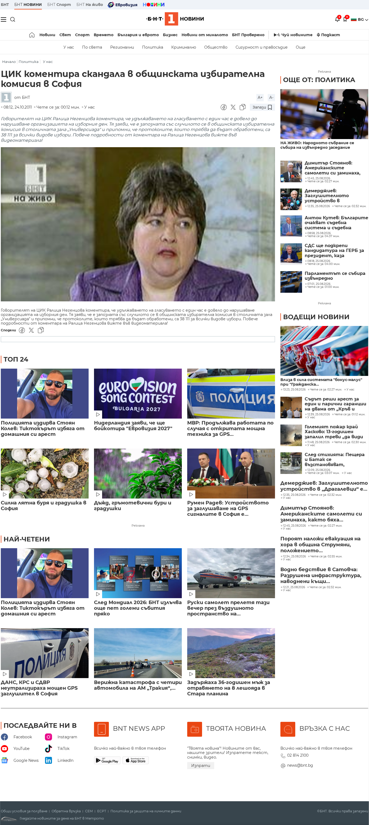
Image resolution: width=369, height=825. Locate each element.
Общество (215, 47)
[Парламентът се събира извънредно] (291, 282)
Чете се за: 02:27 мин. (326, 389)
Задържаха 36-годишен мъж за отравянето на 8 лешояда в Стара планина (228, 688)
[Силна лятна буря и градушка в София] (45, 474)
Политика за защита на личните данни (145, 811)
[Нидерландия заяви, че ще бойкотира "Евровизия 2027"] (138, 394)
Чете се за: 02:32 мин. (326, 495)
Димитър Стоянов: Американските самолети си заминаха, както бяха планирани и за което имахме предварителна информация (334, 168)
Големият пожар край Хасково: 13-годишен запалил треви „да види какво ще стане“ (334, 432)
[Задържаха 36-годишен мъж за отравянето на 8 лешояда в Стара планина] (231, 653)
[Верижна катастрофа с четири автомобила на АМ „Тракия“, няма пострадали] (138, 653)
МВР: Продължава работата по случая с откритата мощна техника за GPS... (230, 428)
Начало (9, 62)
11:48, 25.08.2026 (318, 442)
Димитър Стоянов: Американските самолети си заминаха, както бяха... (321, 514)
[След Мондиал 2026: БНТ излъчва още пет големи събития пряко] (138, 573)
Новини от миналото (205, 34)
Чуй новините (297, 34)
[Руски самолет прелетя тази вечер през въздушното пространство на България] (231, 573)
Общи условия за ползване (24, 811)
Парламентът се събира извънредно (335, 276)
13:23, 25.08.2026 (294, 389)
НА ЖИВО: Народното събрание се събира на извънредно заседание (317, 145)
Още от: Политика (319, 80)
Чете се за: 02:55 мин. (326, 556)
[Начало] (32, 34)
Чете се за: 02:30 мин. (350, 442)
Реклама (138, 525)
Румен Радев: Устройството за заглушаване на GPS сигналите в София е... (228, 508)
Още (301, 47)
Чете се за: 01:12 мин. (349, 414)
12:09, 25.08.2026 (318, 470)
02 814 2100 (297, 755)
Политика (152, 47)
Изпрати (200, 765)
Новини (47, 34)
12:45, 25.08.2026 (294, 525)
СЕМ (89, 811)
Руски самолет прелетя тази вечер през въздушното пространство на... (228, 608)
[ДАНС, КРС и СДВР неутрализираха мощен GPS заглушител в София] (45, 653)
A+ (260, 97)
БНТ (5, 4)
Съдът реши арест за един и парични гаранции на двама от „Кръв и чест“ (335, 404)
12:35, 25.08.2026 (294, 495)
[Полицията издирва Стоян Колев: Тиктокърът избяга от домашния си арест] (45, 394)
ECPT (101, 811)
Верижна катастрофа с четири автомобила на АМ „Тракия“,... (138, 685)
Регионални (122, 47)
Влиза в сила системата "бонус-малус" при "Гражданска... (321, 382)
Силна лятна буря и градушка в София (43, 505)
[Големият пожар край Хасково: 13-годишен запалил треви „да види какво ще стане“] (291, 435)
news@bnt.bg (300, 765)
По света (92, 47)
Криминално (183, 47)
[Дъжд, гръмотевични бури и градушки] (138, 474)
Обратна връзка (66, 811)
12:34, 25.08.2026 (294, 556)
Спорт (82, 34)
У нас (68, 47)
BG (361, 19)
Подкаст (330, 34)
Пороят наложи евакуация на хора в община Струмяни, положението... (320, 545)
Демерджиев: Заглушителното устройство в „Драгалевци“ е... (324, 486)
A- (271, 97)
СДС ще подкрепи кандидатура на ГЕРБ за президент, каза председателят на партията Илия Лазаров (335, 250)
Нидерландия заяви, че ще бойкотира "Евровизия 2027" (133, 426)
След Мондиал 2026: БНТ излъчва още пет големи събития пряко (138, 608)
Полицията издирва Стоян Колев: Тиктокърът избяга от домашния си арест (43, 428)
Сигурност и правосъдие (262, 47)
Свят (65, 34)
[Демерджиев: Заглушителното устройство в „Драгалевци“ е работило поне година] (291, 199)
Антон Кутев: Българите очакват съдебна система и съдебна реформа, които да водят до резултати (336, 222)
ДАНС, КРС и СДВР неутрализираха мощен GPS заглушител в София (39, 688)
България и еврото (138, 34)
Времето (103, 34)
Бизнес (170, 34)
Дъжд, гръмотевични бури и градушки (132, 505)
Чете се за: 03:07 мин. (323, 473)
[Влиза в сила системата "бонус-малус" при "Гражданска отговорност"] (324, 351)
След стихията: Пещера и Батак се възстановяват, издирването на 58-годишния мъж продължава (335, 459)
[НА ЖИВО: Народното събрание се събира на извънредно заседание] (324, 114)
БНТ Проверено (248, 34)
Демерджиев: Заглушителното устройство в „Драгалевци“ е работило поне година (336, 195)
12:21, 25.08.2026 (294, 587)
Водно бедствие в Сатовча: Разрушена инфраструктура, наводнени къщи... (320, 575)
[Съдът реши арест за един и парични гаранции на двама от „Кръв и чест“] (291, 407)
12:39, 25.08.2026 (318, 414)
